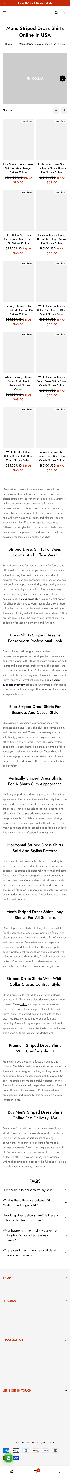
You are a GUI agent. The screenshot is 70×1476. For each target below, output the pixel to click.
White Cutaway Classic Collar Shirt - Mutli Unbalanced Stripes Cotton (18, 383)
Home (8, 44)
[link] (11, 12)
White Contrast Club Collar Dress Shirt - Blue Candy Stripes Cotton (52, 456)
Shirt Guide (9, 1325)
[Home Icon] (12, 1471)
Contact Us (9, 1370)
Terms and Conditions (15, 1375)
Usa (32, 1138)
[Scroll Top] (63, 1458)
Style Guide (9, 1330)
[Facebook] (5, 1424)
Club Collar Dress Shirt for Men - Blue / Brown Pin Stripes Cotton (52, 168)
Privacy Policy (11, 1381)
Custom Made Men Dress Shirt (20, 1291)
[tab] (35, 1285)
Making (7, 1348)
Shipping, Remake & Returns (19, 1359)
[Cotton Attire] (35, 13)
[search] (56, 110)
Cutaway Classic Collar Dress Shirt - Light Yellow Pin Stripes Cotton (52, 239)
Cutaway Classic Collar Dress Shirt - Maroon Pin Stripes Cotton (18, 310)
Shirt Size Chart (11, 1308)
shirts (23, 1004)
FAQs (6, 1364)
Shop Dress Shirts (13, 1285)
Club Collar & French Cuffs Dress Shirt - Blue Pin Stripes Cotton (18, 239)
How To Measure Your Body (18, 1314)
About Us (8, 1353)
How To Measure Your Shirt (18, 1319)
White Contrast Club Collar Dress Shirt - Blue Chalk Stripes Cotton (18, 456)
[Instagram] (15, 1424)
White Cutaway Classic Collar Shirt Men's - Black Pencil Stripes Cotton (52, 310)
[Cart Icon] (63, 13)
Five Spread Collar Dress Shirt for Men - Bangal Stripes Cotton (18, 168)
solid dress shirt (30, 599)
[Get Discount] (63, 1413)
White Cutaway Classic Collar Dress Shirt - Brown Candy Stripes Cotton (51, 381)
